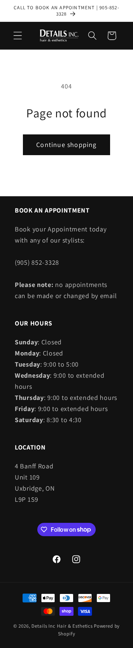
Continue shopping (66, 144)
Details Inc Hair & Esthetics (62, 626)
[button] (18, 36)
